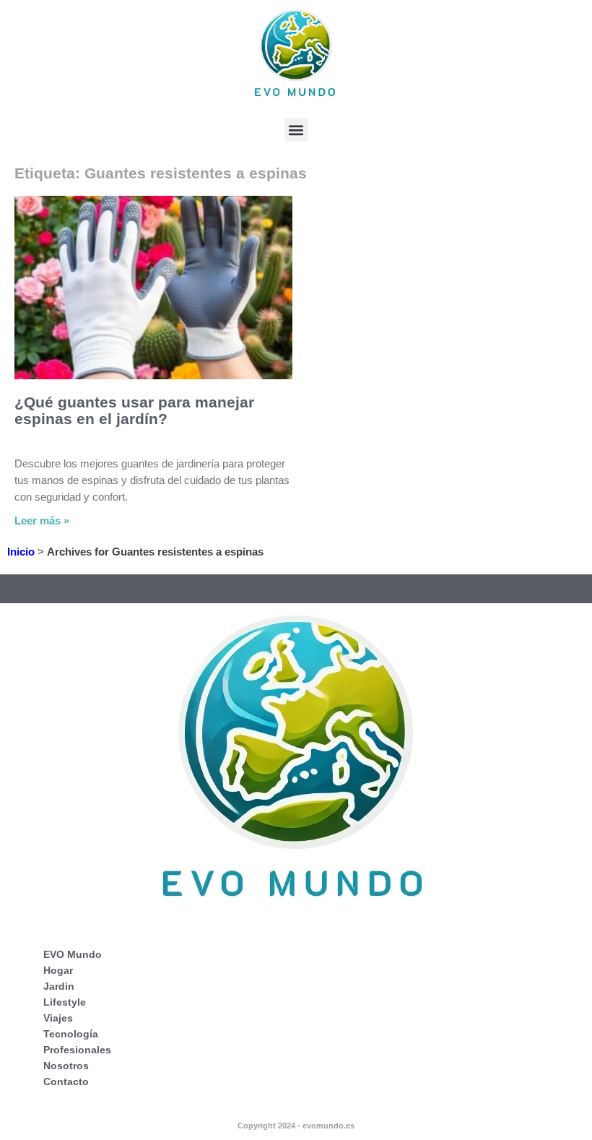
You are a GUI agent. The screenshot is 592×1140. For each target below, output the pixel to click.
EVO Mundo (72, 954)
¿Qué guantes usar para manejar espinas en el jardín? (134, 410)
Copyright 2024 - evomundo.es (296, 1125)
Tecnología (70, 1034)
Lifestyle (64, 1002)
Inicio (21, 551)
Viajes (58, 1018)
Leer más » (41, 520)
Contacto (66, 1081)
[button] (296, 130)
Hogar (58, 970)
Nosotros (66, 1065)
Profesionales (77, 1049)
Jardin (58, 986)
